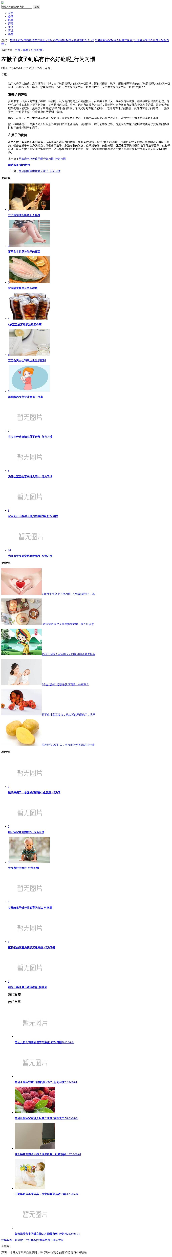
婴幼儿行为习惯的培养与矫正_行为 (31, 40)
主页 (17, 50)
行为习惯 (36, 50)
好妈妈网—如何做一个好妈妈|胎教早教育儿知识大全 (32, 1240)
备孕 (10, 16)
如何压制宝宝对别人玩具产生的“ (114, 40)
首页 (10, 13)
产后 (10, 23)
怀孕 (10, 20)
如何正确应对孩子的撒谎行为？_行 (73, 40)
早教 (10, 34)
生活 (10, 27)
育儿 (10, 30)
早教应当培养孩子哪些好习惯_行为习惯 (42, 158)
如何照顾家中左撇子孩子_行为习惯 (39, 171)
